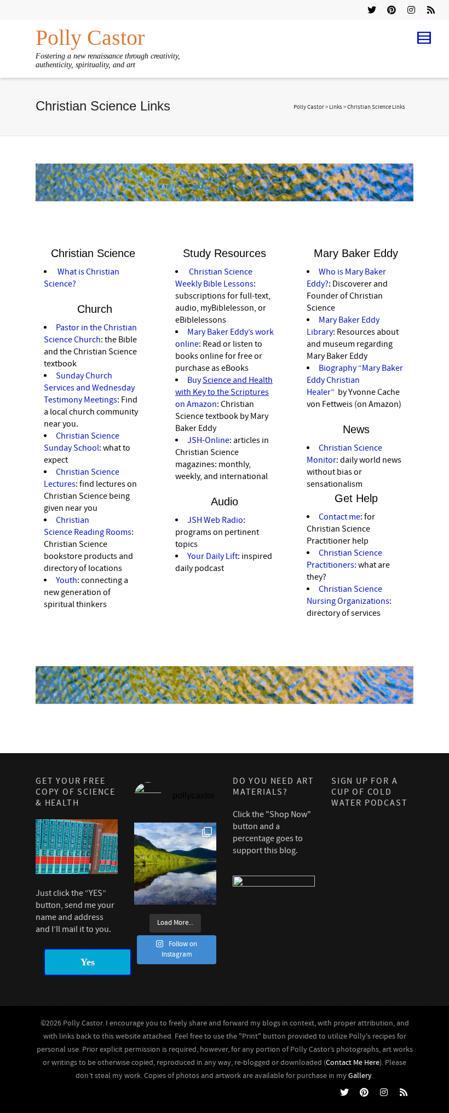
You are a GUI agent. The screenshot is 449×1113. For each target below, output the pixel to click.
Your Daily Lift (212, 556)
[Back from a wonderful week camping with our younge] (175, 864)
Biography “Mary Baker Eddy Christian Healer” (355, 380)
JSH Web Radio (215, 520)
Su (61, 375)
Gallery (360, 1076)
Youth (66, 580)
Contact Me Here (352, 1063)
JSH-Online (208, 440)
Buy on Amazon (224, 392)
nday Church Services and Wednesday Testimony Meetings (89, 387)
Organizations (363, 601)
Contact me (339, 516)
